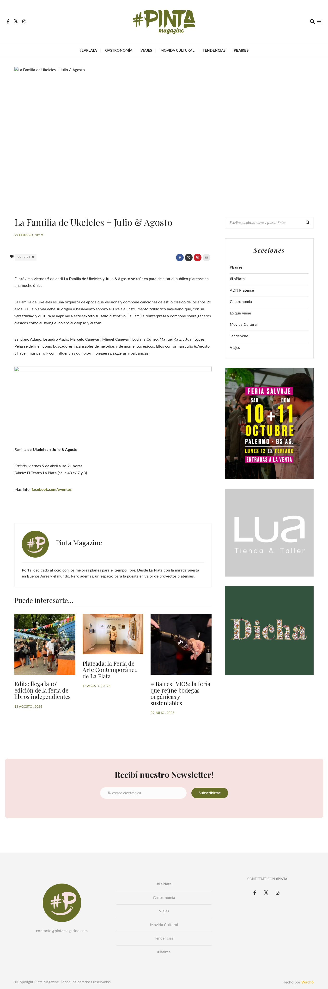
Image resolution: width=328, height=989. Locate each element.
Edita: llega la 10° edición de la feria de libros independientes (42, 690)
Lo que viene (240, 313)
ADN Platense (242, 290)
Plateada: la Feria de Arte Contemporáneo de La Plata (110, 669)
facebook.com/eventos (52, 489)
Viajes (146, 50)
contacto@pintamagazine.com (62, 931)
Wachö (307, 982)
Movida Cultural (177, 50)
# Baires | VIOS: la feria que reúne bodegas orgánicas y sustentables (180, 693)
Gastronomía (119, 50)
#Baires (236, 267)
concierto (26, 257)
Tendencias (214, 50)
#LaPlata (237, 279)
